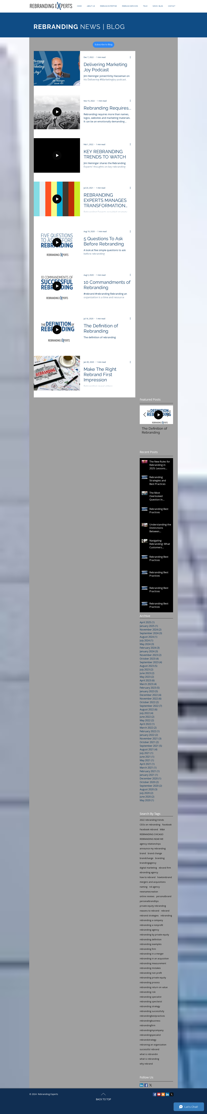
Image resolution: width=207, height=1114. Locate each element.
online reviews (147, 896)
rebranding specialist (150, 996)
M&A (162, 829)
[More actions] (131, 57)
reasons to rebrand (149, 910)
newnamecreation (149, 891)
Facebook (167, 824)
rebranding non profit (151, 972)
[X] (150, 1085)
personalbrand (163, 896)
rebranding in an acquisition (154, 958)
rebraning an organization (153, 1044)
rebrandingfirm (147, 1025)
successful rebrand (149, 1049)
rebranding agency (149, 929)
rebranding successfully (152, 1011)
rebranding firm (148, 949)
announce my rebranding (153, 848)
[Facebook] (154, 1094)
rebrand (165, 910)
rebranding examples (151, 944)
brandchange (146, 858)
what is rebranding (149, 1058)
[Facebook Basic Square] (146, 1085)
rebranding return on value (154, 987)
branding (160, 858)
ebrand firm (165, 867)
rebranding (166, 915)
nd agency (154, 886)
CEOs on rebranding (150, 824)
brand (143, 853)
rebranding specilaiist (151, 1001)
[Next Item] (168, 414)
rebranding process (150, 982)
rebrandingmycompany (152, 1030)
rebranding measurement (153, 963)
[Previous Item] (144, 414)
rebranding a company (151, 920)
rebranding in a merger (152, 953)
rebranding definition (151, 939)
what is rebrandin (149, 1054)
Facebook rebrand (149, 829)
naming (143, 886)
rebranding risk (147, 992)
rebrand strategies (149, 915)
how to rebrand (147, 877)
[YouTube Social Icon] (159, 1094)
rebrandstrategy (148, 1039)
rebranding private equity (153, 977)
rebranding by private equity (154, 934)
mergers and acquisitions (153, 881)
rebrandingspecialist (150, 1034)
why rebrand (146, 1063)
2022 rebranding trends (152, 819)
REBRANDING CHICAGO (151, 834)
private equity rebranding (153, 905)
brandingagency (148, 862)
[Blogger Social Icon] (163, 1094)
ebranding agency (149, 872)
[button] (129, 6)
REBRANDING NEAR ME (151, 839)
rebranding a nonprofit (151, 925)
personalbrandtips (149, 901)
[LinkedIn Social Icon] (141, 1085)
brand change (155, 853)
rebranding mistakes (150, 968)
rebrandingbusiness (150, 1020)
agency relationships (150, 843)
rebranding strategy (150, 1006)
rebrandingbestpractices (152, 1015)
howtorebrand (164, 877)
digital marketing (148, 867)
